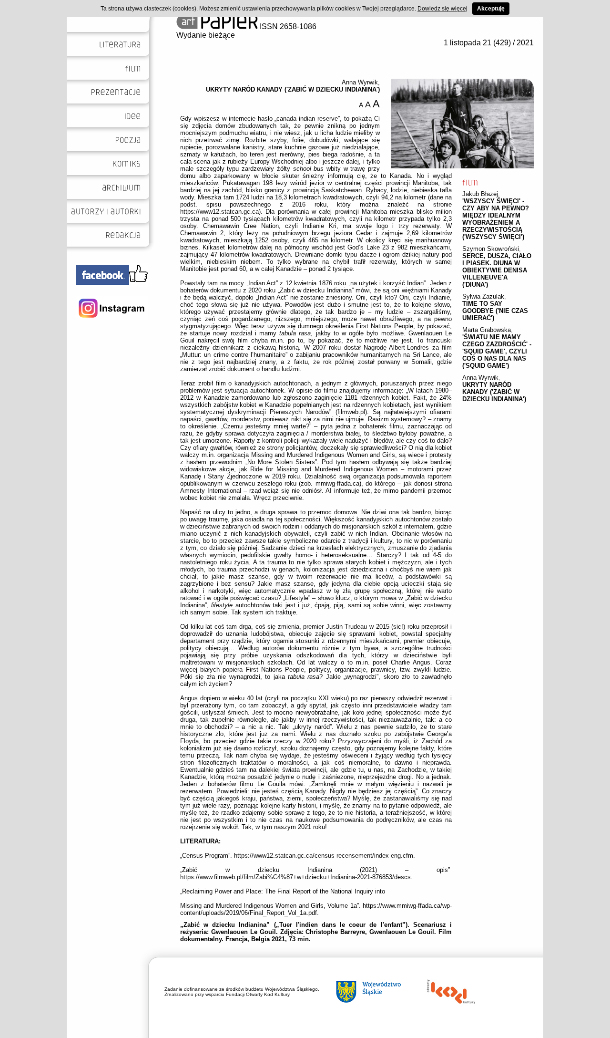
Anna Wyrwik (480, 377)
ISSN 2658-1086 (287, 26)
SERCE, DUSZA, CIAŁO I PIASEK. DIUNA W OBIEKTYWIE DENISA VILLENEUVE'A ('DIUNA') (496, 270)
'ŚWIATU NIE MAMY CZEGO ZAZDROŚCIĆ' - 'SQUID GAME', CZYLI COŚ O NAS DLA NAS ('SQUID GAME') (496, 351)
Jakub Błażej (480, 193)
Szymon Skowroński (490, 248)
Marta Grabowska (486, 329)
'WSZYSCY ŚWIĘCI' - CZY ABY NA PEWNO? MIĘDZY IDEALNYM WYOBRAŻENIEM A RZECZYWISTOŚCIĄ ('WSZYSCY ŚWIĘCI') (495, 218)
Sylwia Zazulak (483, 296)
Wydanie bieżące (205, 35)
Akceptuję (491, 8)
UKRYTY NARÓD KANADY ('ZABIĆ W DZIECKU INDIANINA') (494, 392)
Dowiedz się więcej (442, 8)
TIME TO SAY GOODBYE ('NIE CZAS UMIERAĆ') (495, 311)
